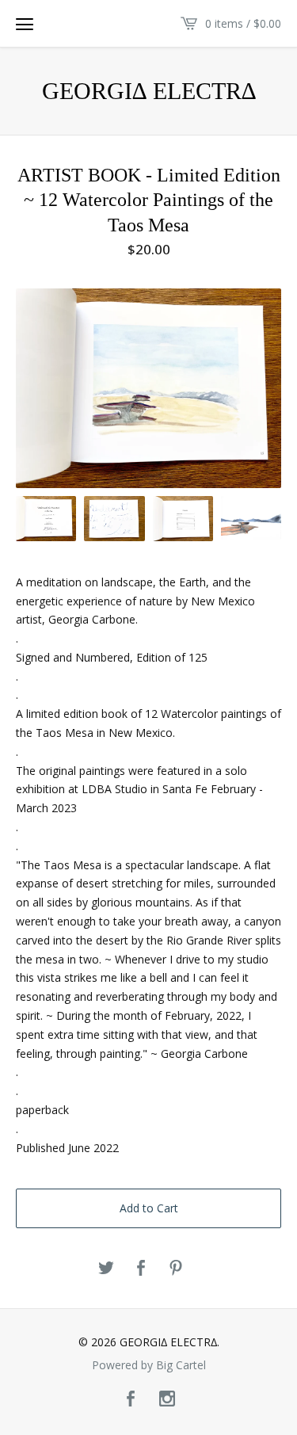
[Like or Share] (141, 1268)
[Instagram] (167, 1399)
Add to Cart (149, 1208)
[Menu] (24, 23)
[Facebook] (131, 1399)
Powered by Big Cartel (149, 1365)
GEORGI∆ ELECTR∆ (149, 91)
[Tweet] (106, 1268)
